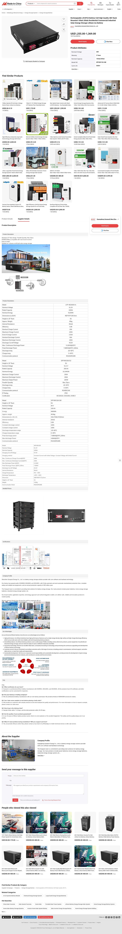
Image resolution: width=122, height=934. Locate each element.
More (3, 912)
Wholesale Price (71, 922)
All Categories (8, 9)
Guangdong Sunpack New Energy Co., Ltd (86, 26)
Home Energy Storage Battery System (104, 904)
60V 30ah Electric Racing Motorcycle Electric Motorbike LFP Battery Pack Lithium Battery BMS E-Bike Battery (60, 837)
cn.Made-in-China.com (77, 924)
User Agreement (71, 928)
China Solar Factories (9, 904)
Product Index (91, 922)
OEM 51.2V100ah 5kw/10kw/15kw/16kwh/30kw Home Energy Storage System (60, 172)
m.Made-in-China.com (65, 924)
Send (15, 800)
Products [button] (30, 4)
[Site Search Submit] (80, 3)
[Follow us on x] (109, 917)
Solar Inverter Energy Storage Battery (61, 908)
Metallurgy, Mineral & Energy (15, 13)
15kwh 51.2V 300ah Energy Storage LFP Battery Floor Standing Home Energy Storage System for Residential (36, 104)
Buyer (79, 9)
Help (88, 9)
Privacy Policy (88, 928)
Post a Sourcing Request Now (51, 800)
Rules (119, 9)
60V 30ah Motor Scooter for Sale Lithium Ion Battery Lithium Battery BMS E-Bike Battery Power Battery (84, 837)
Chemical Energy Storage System (33, 896)
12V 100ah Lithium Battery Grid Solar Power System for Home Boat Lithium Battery (12, 837)
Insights (99, 922)
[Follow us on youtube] (114, 917)
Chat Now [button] (109, 41)
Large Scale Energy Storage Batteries (56, 896)
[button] (75, 3)
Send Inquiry (83, 41)
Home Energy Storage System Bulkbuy (85, 908)
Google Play (17, 917)
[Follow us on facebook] (106, 917)
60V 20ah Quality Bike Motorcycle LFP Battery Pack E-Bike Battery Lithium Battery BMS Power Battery (60, 870)
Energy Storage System (31, 13)
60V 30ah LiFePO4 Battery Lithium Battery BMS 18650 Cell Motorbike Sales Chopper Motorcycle (108, 870)
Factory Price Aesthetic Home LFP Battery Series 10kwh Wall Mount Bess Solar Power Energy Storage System (12, 206)
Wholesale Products (61, 922)
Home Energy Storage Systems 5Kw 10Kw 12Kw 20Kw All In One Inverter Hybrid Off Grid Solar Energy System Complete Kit (84, 104)
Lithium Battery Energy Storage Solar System (77, 904)
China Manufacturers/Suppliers (46, 922)
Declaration (80, 928)
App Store (6, 917)
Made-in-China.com (53, 924)
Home (3, 13)
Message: (9, 785)
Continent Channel (81, 922)
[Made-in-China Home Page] (11, 4)
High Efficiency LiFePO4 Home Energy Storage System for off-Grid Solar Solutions (36, 206)
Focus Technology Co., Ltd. (48, 928)
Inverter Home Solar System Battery (37, 908)
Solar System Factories (25, 904)
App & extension (98, 9)
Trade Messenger (30, 917)
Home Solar (38, 904)
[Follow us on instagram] (111, 917)
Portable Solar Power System (53, 904)
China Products (33, 922)
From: (10, 776)
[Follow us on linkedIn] (119, 917)
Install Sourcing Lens (46, 917)
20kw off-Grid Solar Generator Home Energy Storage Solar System (36, 171)
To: (11, 780)
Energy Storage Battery (45, 13)
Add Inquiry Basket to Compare (35, 61)
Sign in (118, 5)
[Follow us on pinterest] (117, 917)
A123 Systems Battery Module (11, 896)
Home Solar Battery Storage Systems (13, 908)
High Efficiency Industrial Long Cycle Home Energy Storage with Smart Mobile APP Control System (12, 138)
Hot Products (25, 922)
